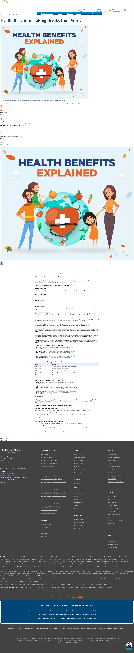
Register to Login (78, 463)
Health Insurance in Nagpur (126, 571)
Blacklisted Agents (112, 517)
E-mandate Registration (114, 469)
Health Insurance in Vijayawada (25, 576)
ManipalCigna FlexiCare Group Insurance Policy (53, 503)
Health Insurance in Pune (54, 573)
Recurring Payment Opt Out (115, 476)
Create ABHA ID (112, 479)
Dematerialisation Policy (80, 493)
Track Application (112, 485)
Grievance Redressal (113, 502)
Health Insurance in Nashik (9, 573)
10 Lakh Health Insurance (59, 579)
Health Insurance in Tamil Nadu (20, 559)
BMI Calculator (9, 584)
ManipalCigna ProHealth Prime (49, 460)
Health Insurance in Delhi (21, 569)
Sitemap (76, 505)
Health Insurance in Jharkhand (29, 563)
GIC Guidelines (112, 524)
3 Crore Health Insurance (32, 581)
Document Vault (78, 499)
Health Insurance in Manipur (116, 559)
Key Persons (44, 533)
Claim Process (111, 472)
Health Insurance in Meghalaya (68, 563)
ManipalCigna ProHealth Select (49, 472)
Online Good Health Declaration (116, 482)
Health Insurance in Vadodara (7, 576)
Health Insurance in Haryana (63, 557)
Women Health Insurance (73, 587)
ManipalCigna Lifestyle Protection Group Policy (53, 496)
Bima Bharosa (78, 508)
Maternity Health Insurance (105, 587)
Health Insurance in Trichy (123, 573)
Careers (43, 530)
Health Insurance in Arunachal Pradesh (60, 559)
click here (8, 132)
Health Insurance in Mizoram (115, 557)
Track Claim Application (114, 466)
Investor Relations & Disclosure (82, 469)
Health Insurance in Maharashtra (98, 557)
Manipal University (79, 519)
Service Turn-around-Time (114, 457)
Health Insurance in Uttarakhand (56, 561)
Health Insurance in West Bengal (110, 561)
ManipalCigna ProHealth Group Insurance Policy (53, 493)
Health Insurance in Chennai (120, 566)
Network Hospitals (45, 584)
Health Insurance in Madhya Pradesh (48, 563)
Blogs (109, 535)
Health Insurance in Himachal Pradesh (81, 559)
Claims (60, 14)
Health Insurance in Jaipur (30, 571)
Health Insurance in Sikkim (100, 563)
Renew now (111, 463)
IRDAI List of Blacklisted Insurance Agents (119, 520)
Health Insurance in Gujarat (13, 563)
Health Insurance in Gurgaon (91, 569)
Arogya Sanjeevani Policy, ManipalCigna (51, 479)
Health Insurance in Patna (39, 573)
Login (125, 10)
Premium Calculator (79, 502)
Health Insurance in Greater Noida (73, 569)
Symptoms (54, 584)
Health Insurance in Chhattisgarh (75, 561)
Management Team (46, 524)
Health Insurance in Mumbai (110, 571)
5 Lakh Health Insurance (29, 579)
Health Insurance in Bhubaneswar (84, 566)
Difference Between (101, 584)
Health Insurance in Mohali (94, 571)
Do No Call (111, 499)
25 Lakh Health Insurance (104, 579)
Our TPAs (76, 496)
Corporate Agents (112, 511)
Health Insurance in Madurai (77, 571)
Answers (92, 584)
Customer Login (78, 460)
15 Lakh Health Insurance (74, 579)
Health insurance (27, 103)
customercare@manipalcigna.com (9, 475)
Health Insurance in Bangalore (50, 566)
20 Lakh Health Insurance (89, 579)
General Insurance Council (114, 508)
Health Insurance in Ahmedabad (32, 566)
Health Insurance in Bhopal (67, 566)
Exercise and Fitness (113, 547)
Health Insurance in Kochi (45, 571)
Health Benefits (35, 584)
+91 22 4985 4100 (5, 465)
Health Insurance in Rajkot (69, 573)
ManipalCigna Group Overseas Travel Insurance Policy (53, 499)
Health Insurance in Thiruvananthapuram (103, 573)
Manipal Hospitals (79, 522)
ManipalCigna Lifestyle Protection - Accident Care (52, 485)
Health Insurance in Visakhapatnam (45, 576)
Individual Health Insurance (48, 513)
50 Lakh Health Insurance (119, 579)
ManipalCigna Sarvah (46, 457)
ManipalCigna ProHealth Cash (48, 476)
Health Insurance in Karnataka (80, 557)
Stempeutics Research (80, 525)
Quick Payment (112, 460)
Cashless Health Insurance (58, 587)
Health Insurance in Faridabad (37, 569)
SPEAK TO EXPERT (4, 438)
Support (78, 14)
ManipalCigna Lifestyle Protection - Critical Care (53, 482)
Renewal (70, 14)
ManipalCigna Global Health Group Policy (52, 507)
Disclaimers (77, 466)
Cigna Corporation (79, 532)
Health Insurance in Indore (14, 571)
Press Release (44, 527)
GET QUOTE (3, 146)
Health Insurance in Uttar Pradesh (39, 559)
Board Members (45, 536)
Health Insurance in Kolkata (61, 571)
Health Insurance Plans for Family (49, 510)
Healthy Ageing (112, 541)
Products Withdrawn (113, 505)
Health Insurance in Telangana (38, 561)
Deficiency (62, 584)
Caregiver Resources (113, 544)
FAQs (75, 487)
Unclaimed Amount (79, 472)
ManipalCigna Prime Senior (48, 469)
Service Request (112, 454)
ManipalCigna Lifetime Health (49, 463)
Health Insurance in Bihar (47, 557)
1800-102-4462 (4, 461)
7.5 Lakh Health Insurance (44, 579)
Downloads (77, 484)
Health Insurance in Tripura (93, 561)
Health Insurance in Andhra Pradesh (30, 557)
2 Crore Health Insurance (17, 581)
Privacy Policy (78, 454)
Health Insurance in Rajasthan (21, 561)
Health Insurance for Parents (88, 587)
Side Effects (70, 584)
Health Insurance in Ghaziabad (55, 569)
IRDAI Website (112, 496)
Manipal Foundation (79, 528)
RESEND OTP (3, 142)
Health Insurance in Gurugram (108, 569)
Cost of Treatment (79, 584)
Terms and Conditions (79, 457)
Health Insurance (47, 14)
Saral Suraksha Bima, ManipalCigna (50, 489)
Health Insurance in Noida (24, 573)
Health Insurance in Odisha (84, 563)
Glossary (76, 490)
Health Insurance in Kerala (100, 559)
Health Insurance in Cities (22, 584)
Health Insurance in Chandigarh (103, 566)
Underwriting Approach (114, 514)
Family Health (111, 538)
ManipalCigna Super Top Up (48, 466)
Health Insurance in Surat (84, 573)
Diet (87, 584)
